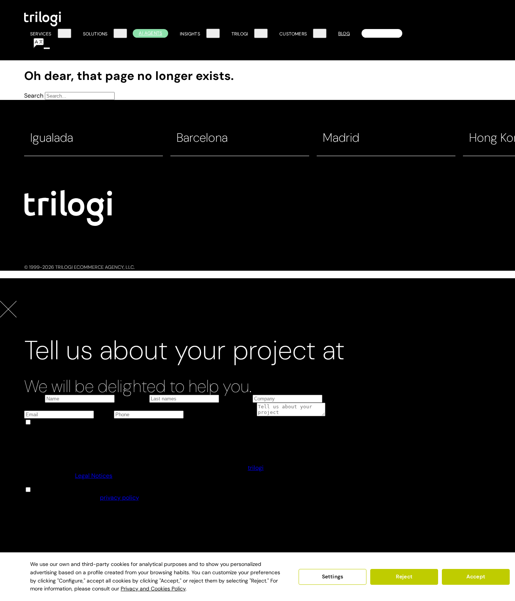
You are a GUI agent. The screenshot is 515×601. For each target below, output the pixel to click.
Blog (344, 34)
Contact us (382, 33)
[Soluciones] (120, 33)
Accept (475, 576)
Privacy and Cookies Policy (153, 588)
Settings (332, 576)
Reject (404, 576)
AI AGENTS (150, 33)
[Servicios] (64, 33)
